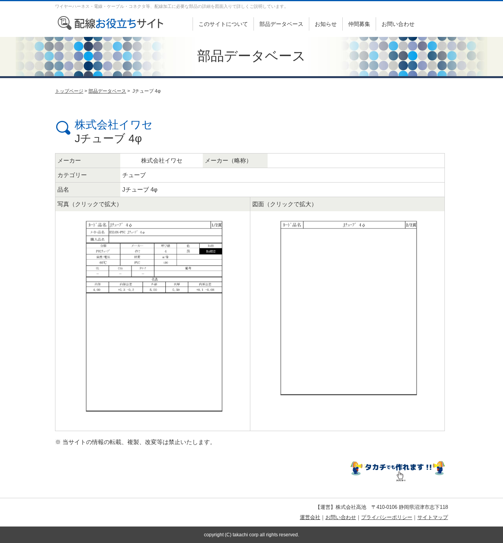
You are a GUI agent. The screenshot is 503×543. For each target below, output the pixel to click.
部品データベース (281, 24)
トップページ (69, 91)
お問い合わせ (398, 24)
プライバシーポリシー (386, 517)
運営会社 (310, 517)
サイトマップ (432, 517)
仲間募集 (359, 24)
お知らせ (326, 24)
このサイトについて (223, 24)
